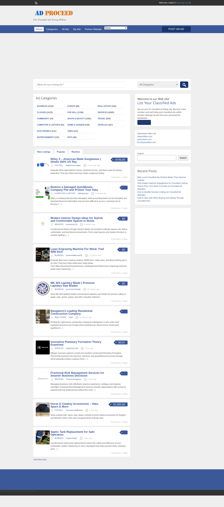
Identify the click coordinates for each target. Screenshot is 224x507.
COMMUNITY (43, 118)
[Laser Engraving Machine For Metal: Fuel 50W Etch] (43, 261)
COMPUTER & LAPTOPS (48, 125)
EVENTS (71, 106)
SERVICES (103, 112)
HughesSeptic (71, 438)
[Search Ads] (184, 84)
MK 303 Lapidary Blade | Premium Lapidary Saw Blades (73, 284)
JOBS (70, 131)
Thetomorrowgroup (73, 379)
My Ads (77, 29)
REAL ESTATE (104, 106)
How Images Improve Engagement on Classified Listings (162, 183)
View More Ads (40, 459)
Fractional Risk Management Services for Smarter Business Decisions (77, 374)
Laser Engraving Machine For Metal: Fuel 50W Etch (77, 250)
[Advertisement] (112, 56)
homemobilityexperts (74, 255)
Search (140, 153)
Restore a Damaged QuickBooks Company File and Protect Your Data (74, 188)
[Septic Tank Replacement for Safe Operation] (43, 444)
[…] (59, 204)
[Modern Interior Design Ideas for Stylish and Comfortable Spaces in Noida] (43, 230)
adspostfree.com (144, 136)
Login (186, 3)
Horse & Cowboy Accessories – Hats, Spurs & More (75, 405)
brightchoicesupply (73, 165)
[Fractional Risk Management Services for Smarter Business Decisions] (43, 385)
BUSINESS (42, 106)
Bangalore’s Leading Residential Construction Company (71, 312)
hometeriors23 (71, 224)
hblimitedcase (83, 193)
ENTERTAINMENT (45, 137)
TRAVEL (101, 118)
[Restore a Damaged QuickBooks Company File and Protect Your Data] (43, 199)
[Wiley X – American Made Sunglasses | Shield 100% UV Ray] (43, 171)
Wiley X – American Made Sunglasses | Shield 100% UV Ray (76, 160)
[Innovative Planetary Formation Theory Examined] (43, 354)
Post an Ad (176, 29)
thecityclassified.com (146, 142)
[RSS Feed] (36, 2)
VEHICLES (103, 125)
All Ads (65, 29)
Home (39, 29)
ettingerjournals (72, 348)
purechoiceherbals (73, 289)
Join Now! (144, 122)
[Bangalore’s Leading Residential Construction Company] (43, 323)
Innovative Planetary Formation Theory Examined (76, 343)
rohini (71, 317)
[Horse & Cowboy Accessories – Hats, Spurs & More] (43, 416)
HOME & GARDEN (75, 125)
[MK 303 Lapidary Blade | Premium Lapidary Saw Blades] (43, 295)
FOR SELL (72, 112)
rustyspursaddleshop (74, 410)
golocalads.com (144, 139)
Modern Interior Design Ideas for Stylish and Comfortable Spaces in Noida (77, 219)
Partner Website (93, 29)
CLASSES (41, 112)
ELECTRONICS (44, 131)
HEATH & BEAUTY (76, 118)
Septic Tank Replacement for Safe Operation (72, 433)
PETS (69, 137)
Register (179, 3)
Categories (52, 29)
